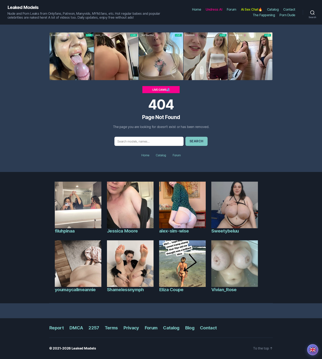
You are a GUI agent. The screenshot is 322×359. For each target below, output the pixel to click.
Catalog (273, 9)
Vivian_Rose (224, 289)
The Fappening (264, 15)
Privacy (131, 327)
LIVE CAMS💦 (161, 89)
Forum (231, 9)
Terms (111, 327)
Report (56, 327)
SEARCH (196, 141)
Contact (289, 9)
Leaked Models (23, 7)
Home (196, 9)
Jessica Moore (122, 231)
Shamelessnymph (125, 289)
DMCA (76, 327)
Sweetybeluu (225, 231)
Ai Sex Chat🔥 (251, 9)
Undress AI (214, 9)
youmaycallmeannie (75, 289)
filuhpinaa (65, 231)
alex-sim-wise (174, 231)
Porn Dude (287, 15)
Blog (189, 327)
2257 (94, 327)
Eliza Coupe (171, 289)
